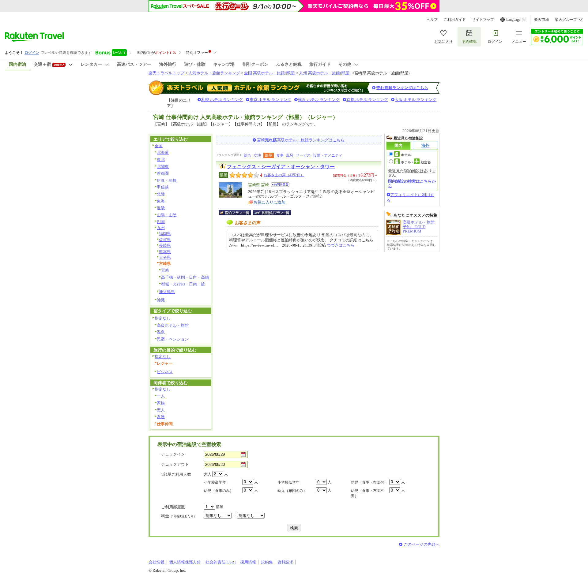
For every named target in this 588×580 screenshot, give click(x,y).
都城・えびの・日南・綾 (183, 284)
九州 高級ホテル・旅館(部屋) (324, 73)
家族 (161, 403)
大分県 (165, 257)
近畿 (161, 208)
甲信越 (163, 187)
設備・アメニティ (327, 155)
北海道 (163, 152)
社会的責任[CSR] (220, 562)
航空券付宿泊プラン (272, 212)
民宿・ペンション (173, 339)
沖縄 (161, 300)
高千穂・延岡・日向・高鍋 (185, 277)
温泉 (161, 332)
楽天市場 (541, 19)
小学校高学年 (215, 482)
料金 (179, 516)
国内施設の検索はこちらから (412, 183)
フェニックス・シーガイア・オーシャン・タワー (281, 166)
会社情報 (156, 562)
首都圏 (163, 173)
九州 (161, 227)
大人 (207, 474)
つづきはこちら (341, 245)
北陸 (161, 194)
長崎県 (165, 245)
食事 (280, 155)
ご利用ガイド (455, 19)
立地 (257, 155)
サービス (303, 155)
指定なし (163, 318)
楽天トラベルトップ (166, 73)
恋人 (161, 410)
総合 (247, 155)
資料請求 (285, 562)
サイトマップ (483, 19)
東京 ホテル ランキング (270, 99)
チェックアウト (175, 464)
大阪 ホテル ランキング (415, 99)
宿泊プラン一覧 (238, 212)
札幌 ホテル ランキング (222, 99)
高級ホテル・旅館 (173, 325)
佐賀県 (165, 239)
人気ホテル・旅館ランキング (214, 73)
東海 (161, 201)
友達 (161, 417)
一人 (161, 396)
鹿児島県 (167, 291)
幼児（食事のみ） (218, 491)
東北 (161, 159)
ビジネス (165, 372)
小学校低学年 (288, 482)
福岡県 (165, 233)
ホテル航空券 (416, 162)
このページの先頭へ (421, 544)
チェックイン (173, 454)
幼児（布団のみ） (292, 491)
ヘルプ (432, 19)
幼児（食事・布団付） (369, 482)
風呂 (289, 155)
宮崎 (165, 270)
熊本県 (165, 251)
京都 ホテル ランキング (367, 99)
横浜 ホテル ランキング (319, 99)
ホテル (406, 155)
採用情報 (248, 562)
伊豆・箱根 (167, 180)
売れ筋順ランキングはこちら (402, 87)
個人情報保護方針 (185, 562)
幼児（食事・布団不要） (367, 493)
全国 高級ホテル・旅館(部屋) (269, 73)
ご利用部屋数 (173, 507)
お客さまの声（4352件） (284, 175)
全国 (159, 145)
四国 (161, 221)
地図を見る (280, 184)
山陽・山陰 (167, 215)
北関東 (163, 166)
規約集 (267, 562)
